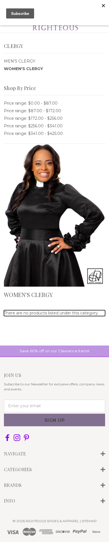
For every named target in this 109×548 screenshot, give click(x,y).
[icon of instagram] (16, 437)
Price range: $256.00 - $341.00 (33, 125)
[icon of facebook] (7, 437)
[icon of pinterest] (26, 437)
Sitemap (89, 521)
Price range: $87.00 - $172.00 (32, 110)
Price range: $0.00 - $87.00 (31, 103)
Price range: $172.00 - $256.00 (33, 118)
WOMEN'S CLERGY (23, 68)
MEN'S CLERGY (19, 61)
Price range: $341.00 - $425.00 (33, 133)
